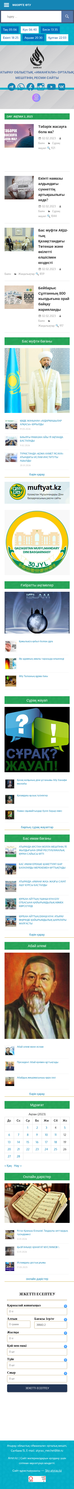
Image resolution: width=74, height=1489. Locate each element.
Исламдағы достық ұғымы (31, 1262)
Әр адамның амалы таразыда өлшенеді (41, 658)
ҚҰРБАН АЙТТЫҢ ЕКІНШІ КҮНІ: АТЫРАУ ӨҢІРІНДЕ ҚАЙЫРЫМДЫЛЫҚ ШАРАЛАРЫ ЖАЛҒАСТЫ (43, 920)
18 (55, 1142)
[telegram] (11, 91)
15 (27, 1142)
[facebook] (30, 91)
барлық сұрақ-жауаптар (37, 827)
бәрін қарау (37, 474)
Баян (41, 143)
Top (70, 1485)
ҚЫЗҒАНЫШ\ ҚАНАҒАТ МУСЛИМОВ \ (38, 1247)
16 (37, 1142)
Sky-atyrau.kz (53, 1470)
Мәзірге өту (21, 5)
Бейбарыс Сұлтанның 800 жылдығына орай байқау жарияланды (53, 299)
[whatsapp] (21, 91)
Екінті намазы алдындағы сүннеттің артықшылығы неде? (51, 189)
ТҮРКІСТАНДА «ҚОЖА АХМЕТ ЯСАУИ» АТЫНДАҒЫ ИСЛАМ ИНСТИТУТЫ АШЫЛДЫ (41, 457)
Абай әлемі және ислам (30, 1046)
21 (18, 1149)
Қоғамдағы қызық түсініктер (32, 795)
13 (9, 1142)
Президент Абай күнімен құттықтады (37, 1062)
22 (27, 1149)
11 (56, 1135)
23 (37, 1149)
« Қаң (8, 1165)
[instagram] (41, 91)
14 (18, 1142)
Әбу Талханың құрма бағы (33, 676)
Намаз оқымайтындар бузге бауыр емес (39, 810)
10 (46, 1135)
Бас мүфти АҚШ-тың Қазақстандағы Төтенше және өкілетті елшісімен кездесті (53, 246)
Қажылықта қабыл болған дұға (36, 641)
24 (46, 1149)
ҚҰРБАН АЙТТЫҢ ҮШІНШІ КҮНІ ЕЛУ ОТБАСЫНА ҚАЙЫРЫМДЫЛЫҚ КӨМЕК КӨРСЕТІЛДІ (41, 902)
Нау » (18, 1165)
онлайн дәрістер (37, 1279)
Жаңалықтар (26, 273)
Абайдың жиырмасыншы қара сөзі (36, 1077)
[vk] (61, 91)
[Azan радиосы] (36, 101)
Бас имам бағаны (37, 838)
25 (55, 1149)
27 (9, 1156)
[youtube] (51, 91)
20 (9, 1149)
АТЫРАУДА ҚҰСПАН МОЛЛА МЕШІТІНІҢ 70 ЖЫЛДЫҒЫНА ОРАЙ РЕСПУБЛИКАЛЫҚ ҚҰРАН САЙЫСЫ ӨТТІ (43, 850)
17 (46, 1142)
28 (18, 1156)
